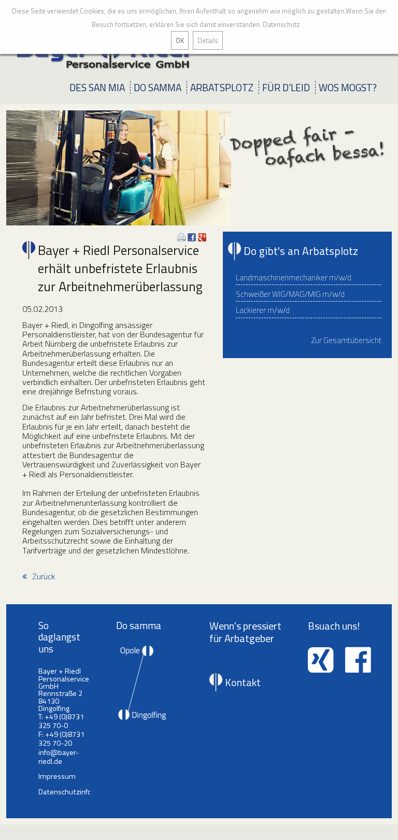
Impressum (57, 776)
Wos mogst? (348, 87)
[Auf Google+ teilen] (202, 238)
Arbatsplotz (221, 87)
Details (207, 40)
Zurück (43, 576)
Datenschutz (281, 24)
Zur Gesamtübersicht (346, 340)
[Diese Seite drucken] (181, 238)
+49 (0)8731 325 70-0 (61, 721)
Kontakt (243, 682)
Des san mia (97, 87)
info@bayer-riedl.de (58, 757)
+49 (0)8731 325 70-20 (61, 739)
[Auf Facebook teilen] (192, 238)
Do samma (157, 87)
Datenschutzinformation (78, 792)
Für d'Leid (286, 87)
